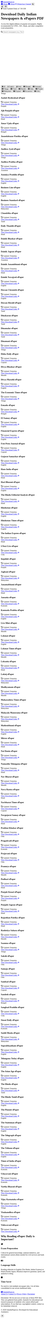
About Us (4, 1294)
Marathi (23, 89)
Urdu (38, 91)
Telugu (6, 89)
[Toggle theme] (33, 4)
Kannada (38, 86)
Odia (31, 89)
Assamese (28, 91)
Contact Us (12, 1294)
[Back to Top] (2, 1316)
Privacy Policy (22, 1294)
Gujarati (18, 91)
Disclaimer (31, 1294)
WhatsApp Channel (24, 4)
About (12, 4)
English (11, 86)
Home (5, 4)
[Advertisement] (23, 57)
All (4, 86)
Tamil (14, 89)
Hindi (19, 86)
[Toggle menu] (5, 6)
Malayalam (7, 91)
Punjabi (40, 89)
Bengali (28, 86)
